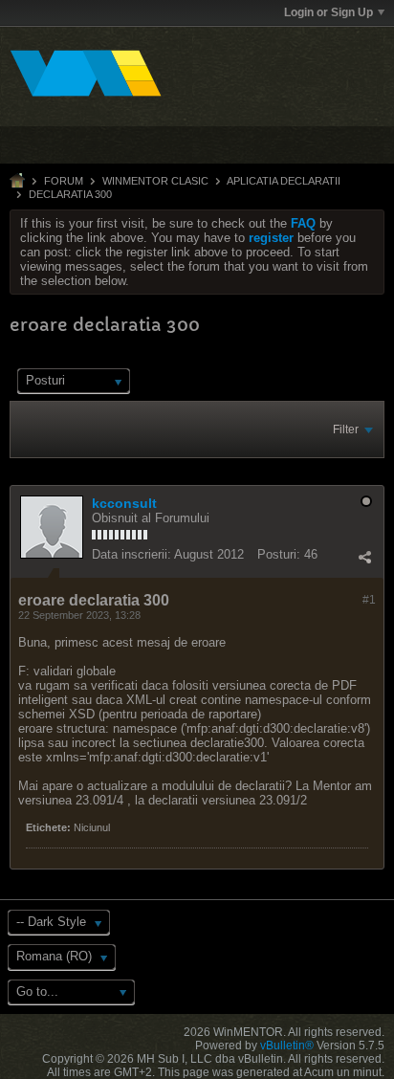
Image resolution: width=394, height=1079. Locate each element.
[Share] (364, 556)
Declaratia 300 (70, 194)
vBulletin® (287, 1045)
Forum (63, 181)
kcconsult (124, 503)
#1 (369, 599)
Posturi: (278, 554)
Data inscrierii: (131, 554)
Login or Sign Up (328, 12)
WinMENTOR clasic (155, 181)
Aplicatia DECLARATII (283, 181)
